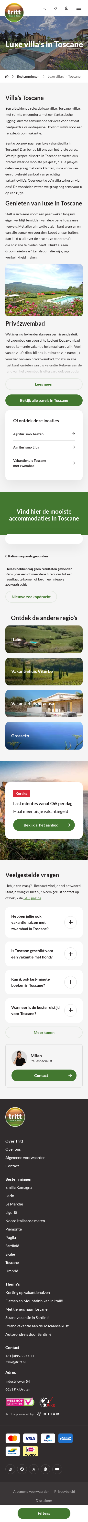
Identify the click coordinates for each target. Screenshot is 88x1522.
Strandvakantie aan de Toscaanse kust (37, 1325)
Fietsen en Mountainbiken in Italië (34, 1300)
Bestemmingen (28, 76)
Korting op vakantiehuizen (27, 1292)
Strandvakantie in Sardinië (27, 1317)
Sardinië (12, 1245)
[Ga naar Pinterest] (45, 1469)
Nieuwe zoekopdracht (31, 596)
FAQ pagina (32, 898)
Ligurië (11, 1212)
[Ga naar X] (34, 1469)
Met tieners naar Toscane (26, 1309)
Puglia (10, 1237)
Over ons (13, 1149)
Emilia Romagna (18, 1187)
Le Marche (14, 1204)
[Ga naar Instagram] (10, 1469)
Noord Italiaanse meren (25, 1220)
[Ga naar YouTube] (57, 1469)
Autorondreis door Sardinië (28, 1334)
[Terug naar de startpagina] (14, 12)
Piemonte (13, 1229)
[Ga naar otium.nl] (48, 1414)
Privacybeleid (64, 1491)
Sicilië (10, 1254)
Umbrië (11, 1270)
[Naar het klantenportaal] (66, 8)
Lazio (9, 1195)
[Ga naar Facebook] (22, 1469)
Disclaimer (44, 1500)
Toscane (12, 1262)
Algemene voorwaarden (25, 1157)
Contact (12, 1165)
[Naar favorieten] (55, 8)
